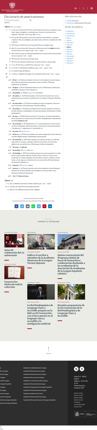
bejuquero (70, 63)
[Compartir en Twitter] (22, 206)
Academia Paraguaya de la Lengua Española (37, 387)
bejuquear (70, 58)
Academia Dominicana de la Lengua (34, 390)
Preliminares (71, 23)
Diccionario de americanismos (24, 16)
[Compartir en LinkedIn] (50, 206)
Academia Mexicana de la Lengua (34, 371)
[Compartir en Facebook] (16, 206)
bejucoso (69, 51)
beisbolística (71, 33)
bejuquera (70, 60)
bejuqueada (70, 56)
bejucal (69, 40)
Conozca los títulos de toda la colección (13, 284)
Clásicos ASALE (10, 264)
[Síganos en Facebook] (82, 369)
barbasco (25, 165)
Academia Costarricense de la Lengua (35, 380)
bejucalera (70, 42)
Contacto (78, 407)
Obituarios (31, 232)
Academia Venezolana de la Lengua (34, 374)
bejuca (69, 38)
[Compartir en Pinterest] (44, 206)
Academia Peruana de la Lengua (33, 377)
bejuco (36, 124)
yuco (24, 150)
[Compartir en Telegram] (39, 206)
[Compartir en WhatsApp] (33, 206)
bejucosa (69, 49)
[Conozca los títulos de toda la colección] (14, 272)
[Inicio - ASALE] (12, 6)
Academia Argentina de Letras (33, 393)
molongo (37, 34)
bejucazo (69, 45)
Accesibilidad (79, 404)
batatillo (24, 131)
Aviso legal (78, 393)
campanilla (31, 93)
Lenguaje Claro (33, 282)
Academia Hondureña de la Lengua (34, 397)
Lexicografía (63, 232)
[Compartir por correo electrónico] (28, 206)
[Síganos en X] (76, 369)
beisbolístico (71, 36)
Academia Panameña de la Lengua (34, 384)
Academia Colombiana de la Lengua (35, 368)
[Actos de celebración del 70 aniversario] (14, 240)
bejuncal (69, 54)
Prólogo (69, 21)
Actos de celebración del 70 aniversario (14, 253)
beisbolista (70, 31)
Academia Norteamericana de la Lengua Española (39, 400)
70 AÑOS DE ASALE (11, 232)
